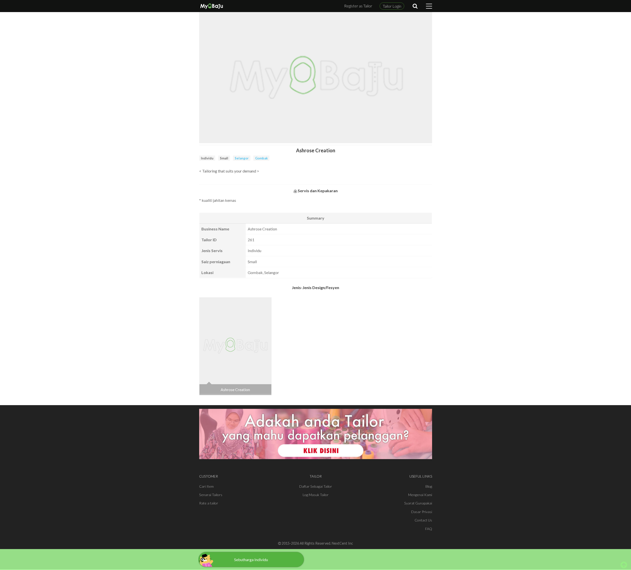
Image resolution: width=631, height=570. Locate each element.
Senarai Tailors (210, 495)
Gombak (261, 158)
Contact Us (423, 520)
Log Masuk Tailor (316, 495)
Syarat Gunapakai (418, 503)
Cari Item (206, 486)
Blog (428, 486)
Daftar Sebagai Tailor (315, 486)
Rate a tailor (208, 503)
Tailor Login (392, 6)
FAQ (428, 529)
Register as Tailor (358, 5)
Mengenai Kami (420, 495)
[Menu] (429, 6)
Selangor (242, 158)
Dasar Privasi (421, 512)
